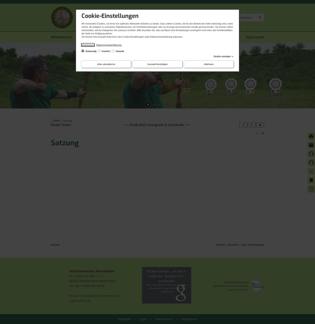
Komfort (106, 51)
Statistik (119, 51)
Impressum (87, 44)
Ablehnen (209, 64)
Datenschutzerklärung (109, 44)
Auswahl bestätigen (157, 64)
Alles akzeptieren (106, 64)
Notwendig (91, 51)
